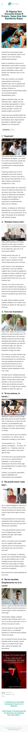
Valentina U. (9, 692)
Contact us (20, 728)
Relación (3, 696)
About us (15, 728)
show (12, 129)
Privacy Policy (8, 728)
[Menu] (2, 4)
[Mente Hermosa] (13, 4)
